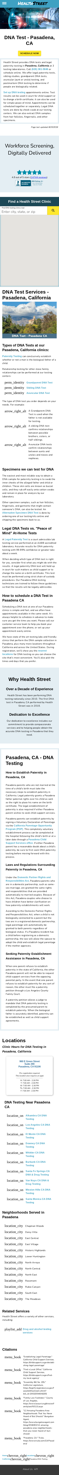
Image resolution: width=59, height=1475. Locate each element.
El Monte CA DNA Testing (36, 1136)
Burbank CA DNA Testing (36, 1164)
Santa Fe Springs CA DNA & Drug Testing (38, 1173)
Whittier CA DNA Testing (35, 1154)
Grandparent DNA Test (39, 382)
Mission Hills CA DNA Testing (38, 1191)
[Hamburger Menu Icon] (4, 3)
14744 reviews (39, 177)
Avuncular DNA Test (38, 393)
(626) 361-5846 (40, 69)
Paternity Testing (12, 356)
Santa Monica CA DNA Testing (38, 1201)
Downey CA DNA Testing (35, 1145)
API (36, 1469)
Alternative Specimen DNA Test (20, 513)
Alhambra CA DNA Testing (36, 1117)
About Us (28, 1469)
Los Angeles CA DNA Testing (38, 1127)
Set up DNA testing (14, 92)
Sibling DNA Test (36, 388)
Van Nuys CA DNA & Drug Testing (37, 1182)
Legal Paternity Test (16, 539)
